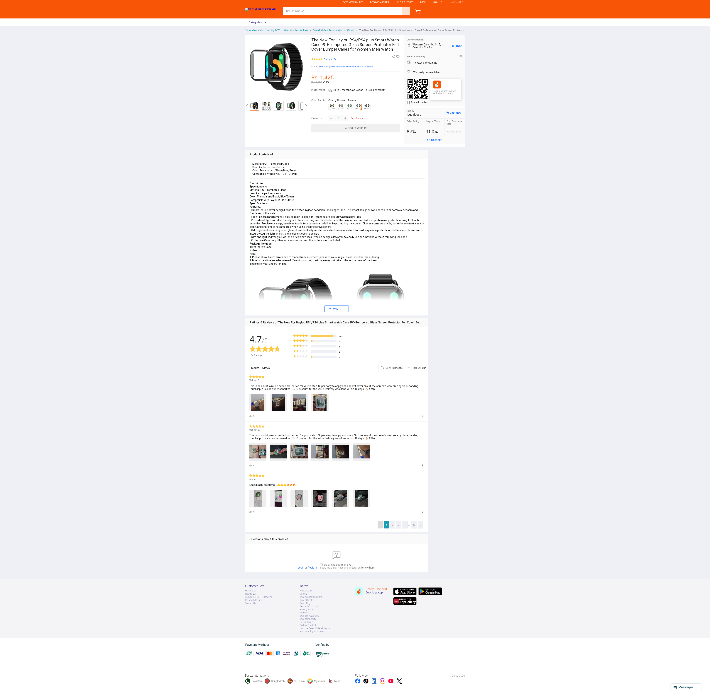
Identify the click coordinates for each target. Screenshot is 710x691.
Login (423, 2)
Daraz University (308, 619)
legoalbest (414, 114)
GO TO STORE (434, 140)
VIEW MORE (336, 309)
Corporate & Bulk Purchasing (259, 597)
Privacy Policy (306, 609)
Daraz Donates (307, 600)
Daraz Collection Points (311, 597)
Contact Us (250, 603)
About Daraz (306, 590)
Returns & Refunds (254, 600)
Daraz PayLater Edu (309, 616)
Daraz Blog (305, 603)
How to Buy (250, 594)
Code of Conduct (308, 625)
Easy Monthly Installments (313, 631)
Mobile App (305, 612)
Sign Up (437, 2)
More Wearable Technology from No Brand (351, 66)
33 (414, 524)
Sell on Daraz (306, 622)
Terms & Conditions (309, 606)
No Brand (323, 66)
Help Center (251, 590)
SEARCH (406, 11)
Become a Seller (379, 2)
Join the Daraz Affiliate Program (315, 628)
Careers (303, 594)
